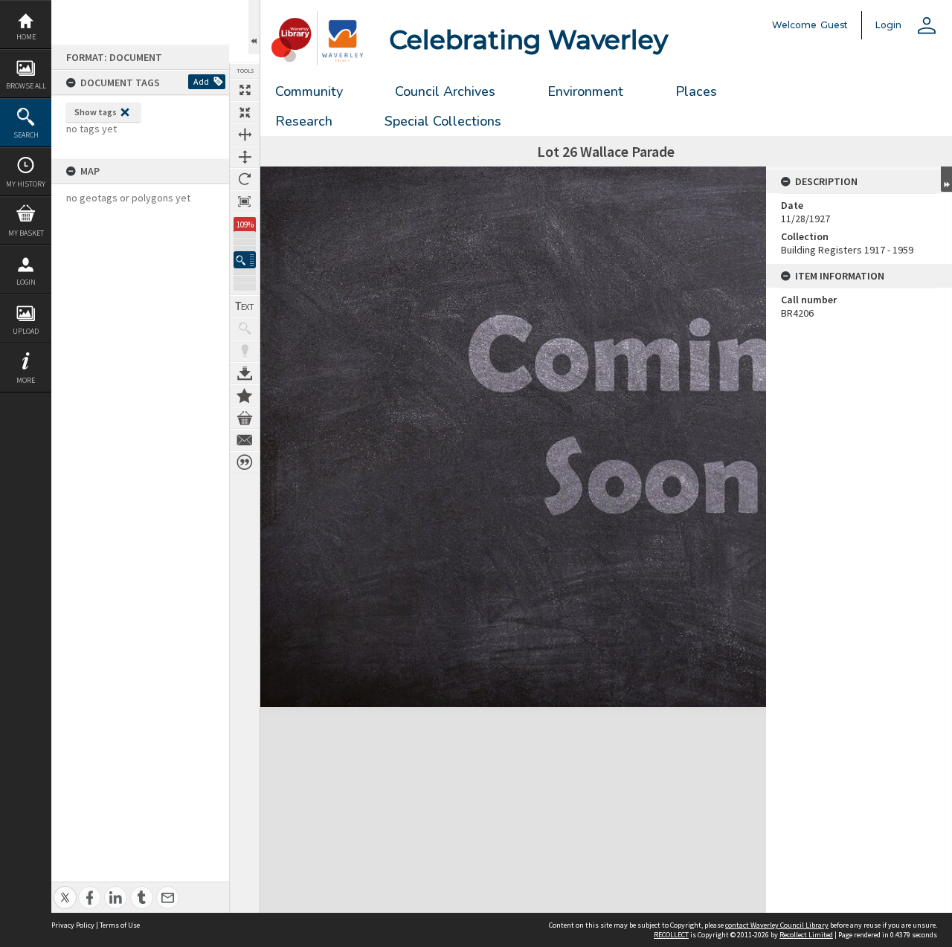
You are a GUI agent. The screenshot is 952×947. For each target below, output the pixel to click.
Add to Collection (245, 395)
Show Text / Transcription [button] (245, 306)
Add (201, 81)
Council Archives (445, 91)
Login (26, 282)
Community (309, 91)
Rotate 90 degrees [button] (245, 179)
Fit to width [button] (245, 134)
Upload (26, 331)
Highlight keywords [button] (245, 351)
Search (26, 135)
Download (245, 373)
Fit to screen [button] (245, 112)
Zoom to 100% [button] (245, 201)
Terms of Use (120, 925)
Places (696, 91)
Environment (585, 91)
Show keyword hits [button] (245, 328)
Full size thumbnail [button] (245, 90)
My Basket (26, 233)
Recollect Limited (806, 935)
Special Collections (443, 121)
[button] (245, 259)
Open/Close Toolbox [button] (254, 27)
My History (25, 184)
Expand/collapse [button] (946, 179)
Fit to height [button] (245, 157)
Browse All (26, 86)
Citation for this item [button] (245, 462)
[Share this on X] (65, 889)
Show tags (95, 111)
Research (303, 121)
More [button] (25, 380)
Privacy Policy (72, 925)
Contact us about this (245, 440)
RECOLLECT (671, 935)
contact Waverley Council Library (777, 925)
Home (26, 37)
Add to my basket (245, 418)
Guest (834, 24)
